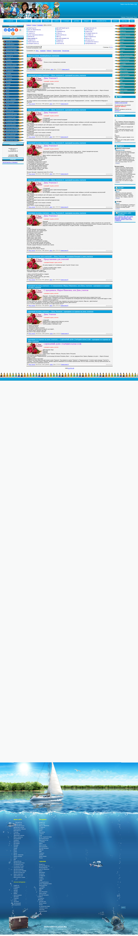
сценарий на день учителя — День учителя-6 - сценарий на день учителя (57, 110)
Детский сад (9, 41)
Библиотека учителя (11, 50)
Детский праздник (61, 38)
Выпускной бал (60, 34)
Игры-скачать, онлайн (11, 140)
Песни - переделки (11, 99)
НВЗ (124, 216)
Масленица (88, 29)
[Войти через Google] (20, 30)
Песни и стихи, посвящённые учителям (43, 56)
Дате (37, 50)
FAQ (132, 21)
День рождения (124, 72)
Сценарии (8, 73)
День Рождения (89, 36)
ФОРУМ (46, 21)
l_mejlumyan (118, 220)
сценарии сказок (32, 43)
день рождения (18, 895)
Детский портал (10, 44)
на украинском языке (91, 41)
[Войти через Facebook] (12, 30)
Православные (32, 41)
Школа (87, 38)
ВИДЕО (86, 21)
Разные (58, 41)
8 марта (87, 31)
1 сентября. (88, 34)
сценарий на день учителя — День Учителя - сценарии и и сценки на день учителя (60, 311)
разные (15, 893)
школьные (16, 896)
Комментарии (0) (65, 69)
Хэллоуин (30, 31)
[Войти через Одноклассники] (13, 33)
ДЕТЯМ (76, 21)
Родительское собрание (12, 53)
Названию (43, 50)
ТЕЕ (127, 216)
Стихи (7, 93)
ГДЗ (7, 108)
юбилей (16, 890)
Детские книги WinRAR (12, 128)
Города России (10, 111)
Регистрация (129, 17)
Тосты (7, 105)
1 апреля (30, 33)
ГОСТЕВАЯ (24, 21)
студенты (16, 898)
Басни (7, 90)
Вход (135, 17)
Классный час (9, 56)
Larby (129, 218)
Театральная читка (11, 122)
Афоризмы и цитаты (11, 64)
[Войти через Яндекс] (16, 30)
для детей (16, 901)
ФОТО (115, 21)
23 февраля (59, 31)
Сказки (7, 88)
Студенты (30, 40)
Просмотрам (65, 50)
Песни (7, 96)
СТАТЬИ (66, 21)
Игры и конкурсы (10, 67)
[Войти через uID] (5, 30)
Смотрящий (124, 218)
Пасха (58, 29)
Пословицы (9, 79)
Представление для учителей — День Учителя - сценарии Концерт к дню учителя (60, 256)
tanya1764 (117, 218)
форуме (117, 110)
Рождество (123, 31)
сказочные (59, 43)
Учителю (8, 58)
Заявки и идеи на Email (121, 102)
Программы (9, 61)
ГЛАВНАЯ (10, 21)
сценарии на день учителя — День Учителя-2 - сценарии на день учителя (57, 213)
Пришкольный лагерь (11, 114)
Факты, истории (10, 102)
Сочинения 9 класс (11, 117)
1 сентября (123, 63)
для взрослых (89, 40)
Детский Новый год (61, 28)
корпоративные (89, 43)
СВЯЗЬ (56, 21)
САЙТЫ (36, 21)
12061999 (117, 219)
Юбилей (30, 36)
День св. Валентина (125, 34)
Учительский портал (11, 47)
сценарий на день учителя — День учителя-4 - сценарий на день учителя (57, 143)
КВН (57, 36)
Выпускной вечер (124, 61)
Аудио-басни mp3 (10, 137)
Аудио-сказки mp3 (11, 134)
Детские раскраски (11, 125)
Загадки (8, 85)
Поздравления (9, 70)
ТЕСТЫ (124, 21)
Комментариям (57, 50)
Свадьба (58, 40)
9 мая (121, 52)
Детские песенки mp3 (11, 131)
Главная (123, 17)
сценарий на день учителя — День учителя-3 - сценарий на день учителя (57, 180)
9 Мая (58, 33)
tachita (131, 216)
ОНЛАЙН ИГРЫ (101, 21)
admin (52, 69)
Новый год (31, 28)
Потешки (8, 82)
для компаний (17, 903)
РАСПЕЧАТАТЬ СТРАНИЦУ (10, 162)
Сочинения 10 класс (11, 119)
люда (116, 216)
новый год (16, 885)
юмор (15, 900)
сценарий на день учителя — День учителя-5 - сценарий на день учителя (57, 75)
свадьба (16, 891)
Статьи (34, 25)
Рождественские (89, 28)
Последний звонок (90, 33)
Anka (130, 219)
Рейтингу (49, 50)
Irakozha (120, 216)
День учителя (31, 38)
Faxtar (127, 219)
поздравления (17, 904)
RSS (136, 4)
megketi (123, 219)
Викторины (9, 76)
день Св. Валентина (33, 29)
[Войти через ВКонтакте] (9, 30)
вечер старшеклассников (35, 34)
